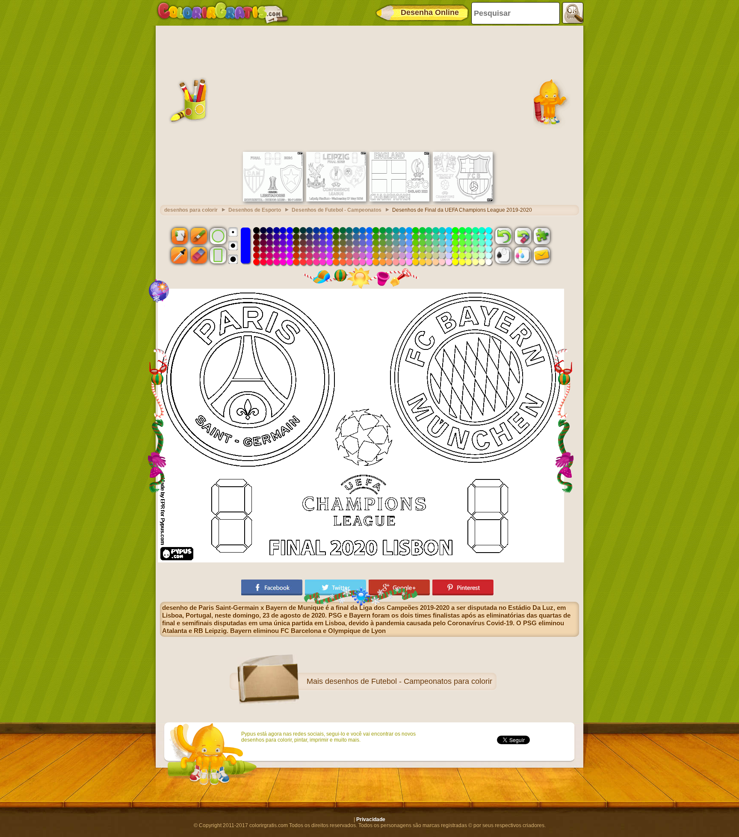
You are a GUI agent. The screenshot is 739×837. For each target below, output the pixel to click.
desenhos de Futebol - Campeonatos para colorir (408, 681)
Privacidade (370, 819)
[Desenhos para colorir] (223, 13)
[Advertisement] (369, 88)
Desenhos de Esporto (254, 210)
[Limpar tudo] (522, 235)
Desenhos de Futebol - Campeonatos (336, 210)
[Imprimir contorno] (503, 255)
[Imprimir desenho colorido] (522, 255)
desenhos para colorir (191, 210)
